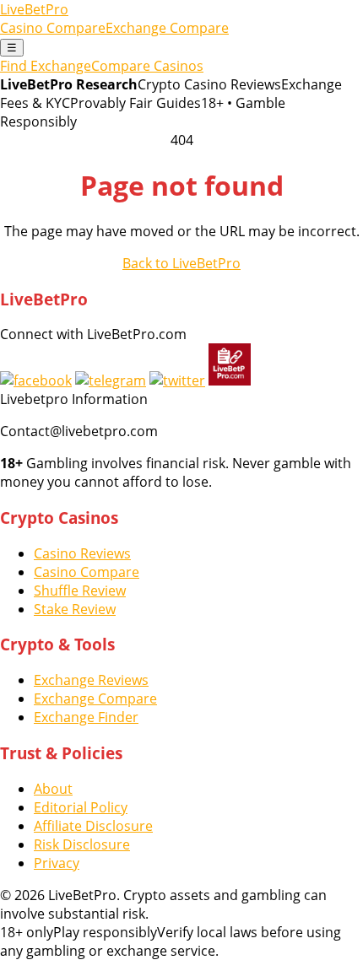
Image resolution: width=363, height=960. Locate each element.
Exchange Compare (167, 28)
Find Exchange (45, 66)
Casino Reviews (82, 553)
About (53, 788)
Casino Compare (53, 28)
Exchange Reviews (91, 680)
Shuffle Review (80, 590)
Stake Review (75, 609)
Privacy (56, 863)
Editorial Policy (80, 807)
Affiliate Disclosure (93, 826)
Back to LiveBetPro (181, 263)
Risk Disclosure (82, 844)
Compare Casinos (147, 66)
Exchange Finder (86, 717)
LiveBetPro (34, 9)
